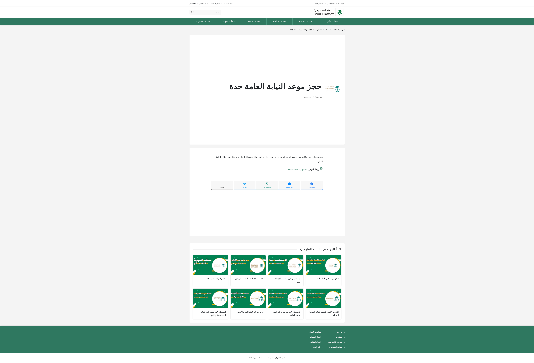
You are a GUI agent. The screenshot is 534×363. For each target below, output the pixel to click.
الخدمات (332, 29)
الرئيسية (341, 29)
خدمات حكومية (321, 29)
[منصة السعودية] (328, 12)
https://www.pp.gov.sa (297, 169)
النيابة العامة (312, 249)
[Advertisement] (267, 57)
